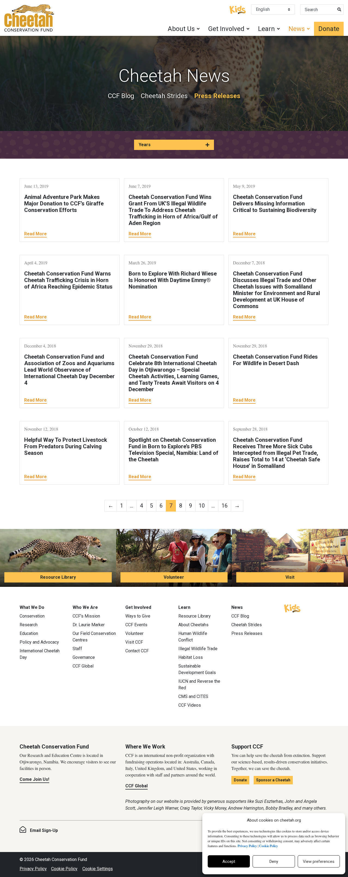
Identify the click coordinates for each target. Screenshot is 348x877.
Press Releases (217, 96)
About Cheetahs (193, 624)
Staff (77, 648)
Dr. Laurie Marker (89, 624)
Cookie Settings (97, 868)
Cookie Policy (64, 868)
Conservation (32, 616)
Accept (228, 861)
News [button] (296, 29)
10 (202, 505)
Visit (289, 577)
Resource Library (58, 577)
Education (29, 633)
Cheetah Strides (164, 96)
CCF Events (136, 624)
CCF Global (83, 666)
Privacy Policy (33, 868)
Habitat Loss (190, 657)
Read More (35, 233)
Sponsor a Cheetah (273, 780)
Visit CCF (134, 642)
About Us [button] (181, 29)
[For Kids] (237, 9)
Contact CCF (137, 650)
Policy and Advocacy (39, 642)
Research (29, 624)
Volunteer (174, 577)
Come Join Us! (34, 779)
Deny (273, 861)
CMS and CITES (193, 696)
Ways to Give (137, 616)
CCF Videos (189, 705)
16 (225, 505)
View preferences (318, 861)
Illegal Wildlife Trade (197, 648)
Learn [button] (266, 29)
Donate (328, 29)
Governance (84, 657)
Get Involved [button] (226, 29)
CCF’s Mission (86, 616)
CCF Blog (121, 96)
